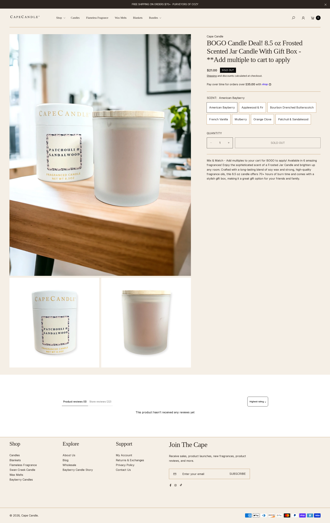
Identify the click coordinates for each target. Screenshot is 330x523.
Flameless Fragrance (23, 465)
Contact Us (123, 470)
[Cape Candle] (24, 17)
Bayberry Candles (21, 479)
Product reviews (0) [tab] (75, 401)
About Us (69, 455)
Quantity (214, 133)
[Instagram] (175, 485)
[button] (62, 18)
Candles (14, 455)
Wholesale (69, 465)
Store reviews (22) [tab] (100, 401)
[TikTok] (181, 485)
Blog (65, 460)
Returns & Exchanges (130, 460)
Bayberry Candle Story (78, 470)
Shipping (212, 75)
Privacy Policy (125, 465)
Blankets (15, 460)
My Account (124, 455)
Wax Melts (16, 474)
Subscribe (237, 473)
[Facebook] (170, 485)
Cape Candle (29, 515)
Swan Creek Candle (22, 470)
